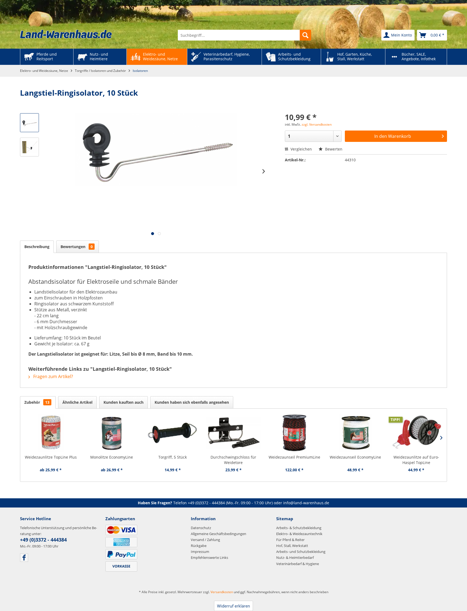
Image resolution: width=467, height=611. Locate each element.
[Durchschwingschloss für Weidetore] (233, 433)
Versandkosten (222, 592)
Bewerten (333, 149)
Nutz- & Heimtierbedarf (295, 557)
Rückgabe (198, 545)
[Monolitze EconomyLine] (111, 433)
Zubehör (36, 402)
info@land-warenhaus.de (306, 502)
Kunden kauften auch (124, 402)
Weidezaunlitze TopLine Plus (51, 457)
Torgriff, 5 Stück (172, 457)
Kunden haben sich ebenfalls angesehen (192, 402)
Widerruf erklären (233, 606)
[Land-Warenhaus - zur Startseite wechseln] (66, 34)
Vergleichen (300, 149)
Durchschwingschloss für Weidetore (233, 460)
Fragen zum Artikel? (52, 376)
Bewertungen (77, 246)
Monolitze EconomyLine (111, 457)
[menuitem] (244, 35)
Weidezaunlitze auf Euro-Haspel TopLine (416, 460)
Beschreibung (36, 246)
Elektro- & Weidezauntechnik (299, 533)
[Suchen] (305, 35)
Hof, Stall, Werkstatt (292, 545)
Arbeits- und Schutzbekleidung (300, 551)
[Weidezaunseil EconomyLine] (355, 433)
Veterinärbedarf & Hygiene (297, 563)
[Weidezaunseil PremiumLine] (294, 433)
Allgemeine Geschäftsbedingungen (218, 533)
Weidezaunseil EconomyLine (355, 457)
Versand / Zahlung (205, 539)
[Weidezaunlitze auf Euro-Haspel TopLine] (416, 433)
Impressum (200, 551)
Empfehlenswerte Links (209, 557)
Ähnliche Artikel (77, 402)
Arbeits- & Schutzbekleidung (298, 527)
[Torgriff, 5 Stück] (172, 433)
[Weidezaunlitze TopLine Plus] (50, 433)
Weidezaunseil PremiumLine (294, 457)
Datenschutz (201, 527)
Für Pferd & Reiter (290, 539)
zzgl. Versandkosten (317, 124)
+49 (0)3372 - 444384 (206, 502)
